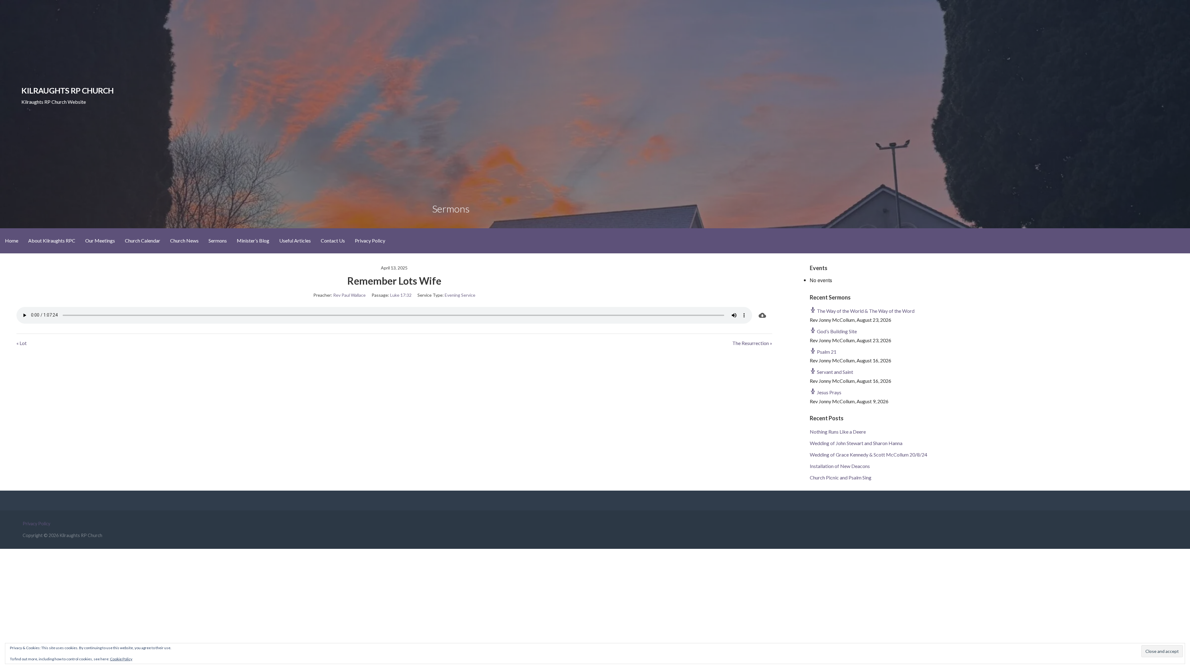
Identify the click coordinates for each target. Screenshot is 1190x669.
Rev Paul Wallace (349, 295)
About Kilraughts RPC (51, 240)
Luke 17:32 (401, 295)
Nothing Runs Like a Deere (838, 432)
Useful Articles (295, 240)
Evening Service (460, 295)
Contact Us (333, 240)
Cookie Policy (121, 659)
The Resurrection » (752, 343)
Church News (184, 240)
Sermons (218, 240)
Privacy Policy (370, 240)
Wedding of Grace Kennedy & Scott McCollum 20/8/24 (868, 454)
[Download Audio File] (762, 315)
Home (11, 240)
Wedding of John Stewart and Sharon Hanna (856, 443)
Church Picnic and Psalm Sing (840, 477)
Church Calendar (142, 240)
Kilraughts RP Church (67, 90)
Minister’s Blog (253, 240)
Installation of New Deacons (840, 466)
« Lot (21, 343)
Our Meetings (100, 240)
